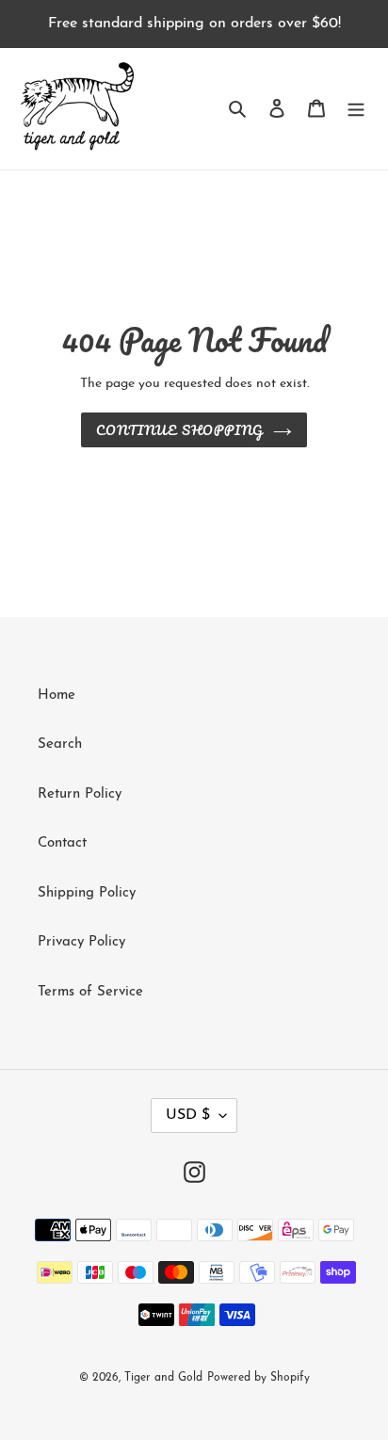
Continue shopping (180, 430)
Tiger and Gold (163, 1377)
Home (56, 695)
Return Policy (79, 794)
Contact (62, 843)
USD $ (188, 1115)
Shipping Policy (87, 893)
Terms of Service (90, 992)
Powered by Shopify (258, 1377)
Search (60, 744)
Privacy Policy (81, 942)
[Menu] (356, 109)
